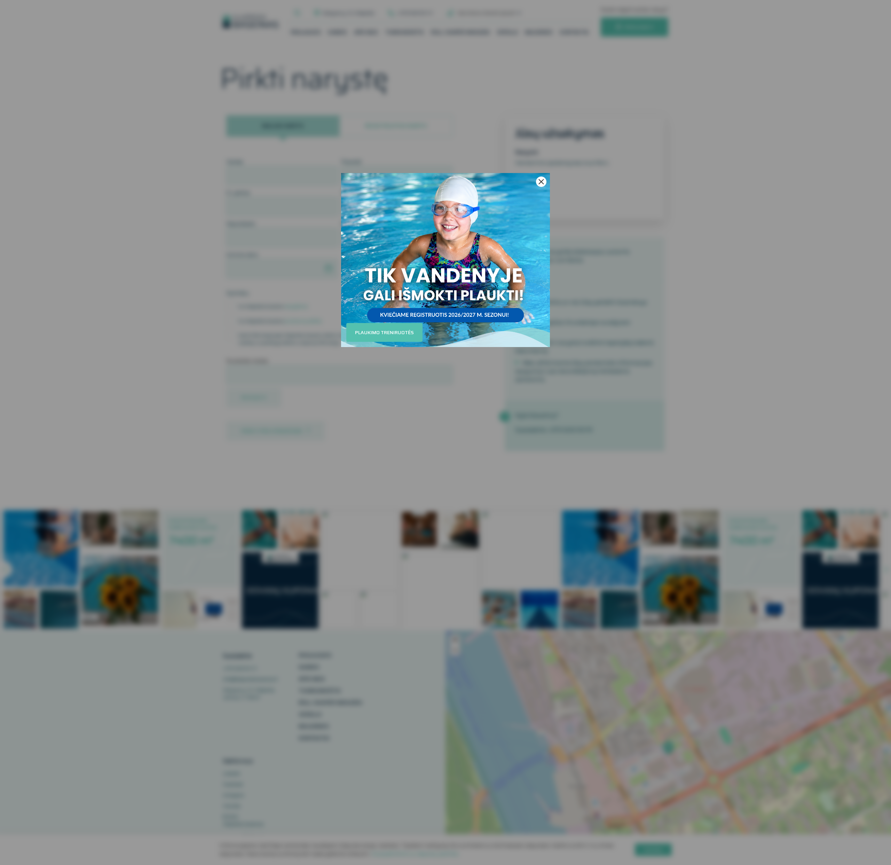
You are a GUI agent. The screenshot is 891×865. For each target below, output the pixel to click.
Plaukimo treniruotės (384, 332)
